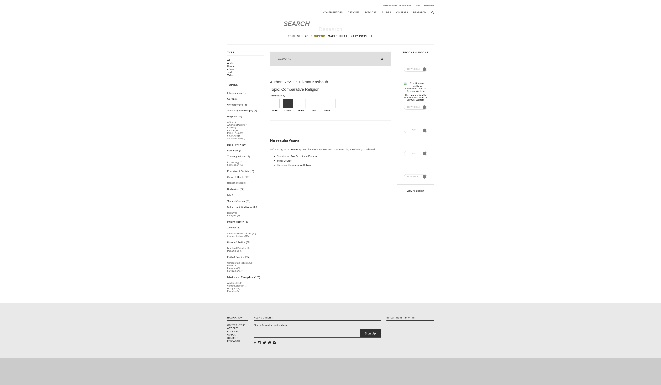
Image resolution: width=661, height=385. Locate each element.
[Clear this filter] (340, 103)
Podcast (232, 331)
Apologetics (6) (234, 283)
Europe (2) (232, 130)
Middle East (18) (235, 133)
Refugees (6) (233, 215)
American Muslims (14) (238, 125)
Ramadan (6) (233, 268)
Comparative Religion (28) (240, 263)
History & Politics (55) (238, 242)
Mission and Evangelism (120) (243, 277)
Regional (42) (234, 116)
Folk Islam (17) (235, 150)
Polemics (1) (233, 291)
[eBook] (301, 103)
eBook (230, 69)
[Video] (327, 103)
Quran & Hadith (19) (238, 177)
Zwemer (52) (234, 227)
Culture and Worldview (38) (242, 207)
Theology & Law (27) (238, 156)
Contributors (236, 325)
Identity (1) (232, 213)
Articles (232, 328)
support (320, 36)
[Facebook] (255, 343)
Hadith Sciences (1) (236, 183)
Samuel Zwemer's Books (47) (241, 233)
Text (229, 72)
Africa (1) (231, 122)
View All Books (415, 191)
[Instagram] (259, 343)
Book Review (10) (236, 145)
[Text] (314, 103)
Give (417, 5)
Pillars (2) (232, 266)
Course (231, 66)
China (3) (231, 127)
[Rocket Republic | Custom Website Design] (330, 371)
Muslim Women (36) (238, 222)
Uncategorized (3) (237, 104)
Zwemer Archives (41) (238, 236)
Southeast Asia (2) (236, 138)
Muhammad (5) (234, 251)
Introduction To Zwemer (397, 5)
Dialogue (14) (233, 288)
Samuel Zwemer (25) (238, 201)
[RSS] (274, 343)
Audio (230, 63)
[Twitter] (264, 343)
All (228, 60)
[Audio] (275, 103)
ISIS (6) (230, 195)
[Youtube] (269, 343)
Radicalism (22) (235, 189)
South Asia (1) (233, 136)
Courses (402, 12)
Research (419, 12)
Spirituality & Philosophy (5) (242, 110)
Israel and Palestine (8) (238, 248)
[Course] (288, 103)
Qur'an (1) (232, 99)
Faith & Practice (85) (238, 257)
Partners (429, 5)
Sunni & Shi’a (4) (235, 271)
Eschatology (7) (234, 162)
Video (230, 75)
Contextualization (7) (237, 286)
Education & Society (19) (240, 171)
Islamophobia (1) (236, 93)
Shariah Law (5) (235, 165)
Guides (231, 334)
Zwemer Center (254, 9)
